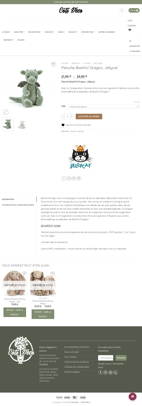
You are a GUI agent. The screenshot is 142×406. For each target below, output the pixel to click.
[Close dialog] (109, 169)
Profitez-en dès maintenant (69, 208)
